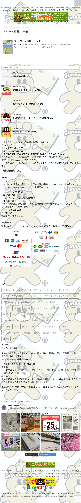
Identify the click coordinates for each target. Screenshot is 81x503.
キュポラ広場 (49, 302)
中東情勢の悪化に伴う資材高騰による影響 (28, 104)
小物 (36, 320)
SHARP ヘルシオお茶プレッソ (61, 290)
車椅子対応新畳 (46, 47)
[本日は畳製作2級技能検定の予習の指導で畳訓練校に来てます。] (30, 442)
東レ (39, 326)
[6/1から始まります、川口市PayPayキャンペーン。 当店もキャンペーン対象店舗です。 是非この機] (50, 422)
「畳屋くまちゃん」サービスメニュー (40, 44)
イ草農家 (24, 302)
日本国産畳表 (28, 326)
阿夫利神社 (17, 339)
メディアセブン (40, 308)
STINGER (48, 499)
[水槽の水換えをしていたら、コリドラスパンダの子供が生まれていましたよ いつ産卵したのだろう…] (10, 422)
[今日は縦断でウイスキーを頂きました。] (30, 422)
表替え (63, 332)
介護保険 (55, 308)
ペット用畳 (59, 44)
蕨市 (55, 332)
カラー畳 (36, 302)
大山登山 (73, 314)
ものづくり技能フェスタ (55, 296)
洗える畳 (67, 44)
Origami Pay (9, 290)
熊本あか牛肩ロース (12, 332)
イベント (74, 296)
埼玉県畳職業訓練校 (35, 314)
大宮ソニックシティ (56, 314)
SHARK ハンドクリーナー (31, 290)
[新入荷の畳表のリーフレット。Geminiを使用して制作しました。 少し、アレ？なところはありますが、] (70, 422)
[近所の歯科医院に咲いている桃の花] (70, 442)
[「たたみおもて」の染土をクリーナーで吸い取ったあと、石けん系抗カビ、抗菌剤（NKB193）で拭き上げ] (50, 442)
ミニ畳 (27, 308)
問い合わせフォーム (10, 181)
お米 (28, 296)
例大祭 (6, 314)
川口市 (71, 320)
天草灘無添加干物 (11, 320)
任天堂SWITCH (69, 308)
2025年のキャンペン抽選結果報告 (25, 132)
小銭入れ (45, 320)
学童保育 (26, 320)
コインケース (65, 302)
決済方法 (62, 326)
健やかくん (17, 314)
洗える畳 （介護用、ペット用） (28, 41)
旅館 (16, 326)
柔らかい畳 (50, 326)
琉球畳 (27, 332)
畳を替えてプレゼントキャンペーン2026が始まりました (33, 118)
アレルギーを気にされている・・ (28, 47)
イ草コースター (10, 302)
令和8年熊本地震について (22, 76)
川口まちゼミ (59, 320)
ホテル (17, 308)
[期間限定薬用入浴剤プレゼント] (10, 442)
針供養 (6, 339)
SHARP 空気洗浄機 (12, 296)
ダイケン (7, 308)
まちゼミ (37, 296)
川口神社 (7, 326)
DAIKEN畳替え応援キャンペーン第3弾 (26, 90)
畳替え (37, 332)
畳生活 (46, 332)
